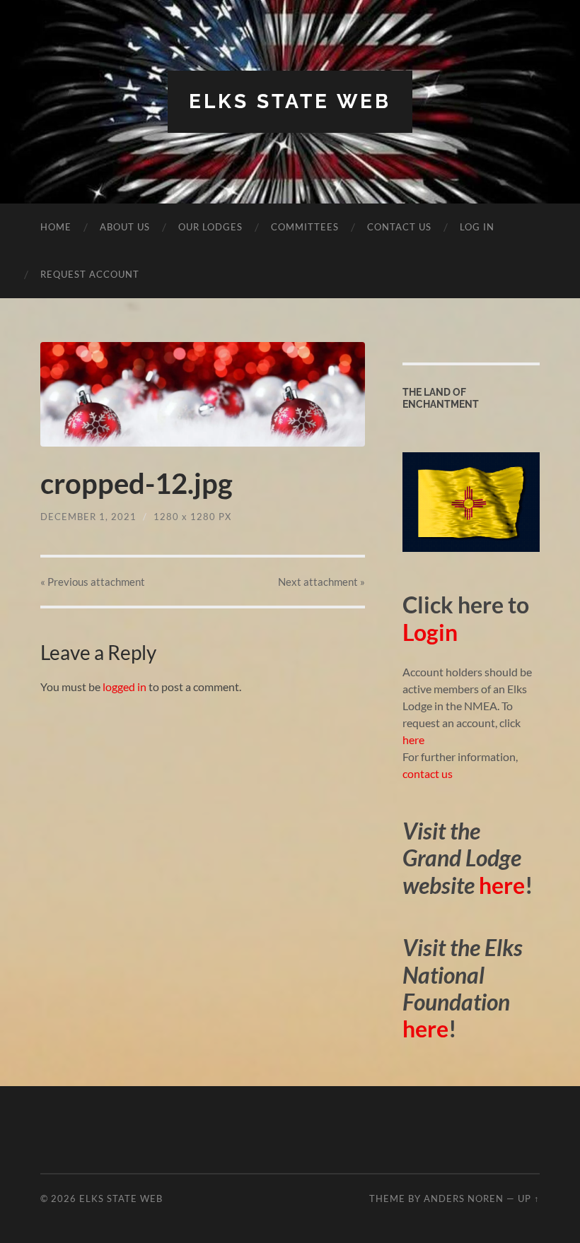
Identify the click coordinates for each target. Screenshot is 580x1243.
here (413, 739)
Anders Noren (464, 1198)
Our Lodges (210, 226)
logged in (124, 686)
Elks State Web (290, 101)
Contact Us (399, 226)
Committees (305, 226)
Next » (321, 581)
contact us (427, 773)
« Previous (92, 581)
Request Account (89, 274)
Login (430, 632)
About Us (125, 226)
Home (55, 226)
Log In (477, 226)
